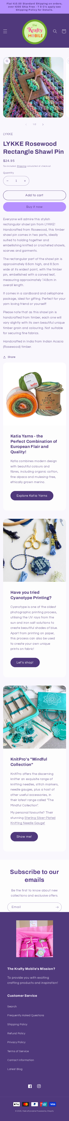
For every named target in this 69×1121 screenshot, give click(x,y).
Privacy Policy (16, 1042)
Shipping (21, 166)
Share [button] (11, 357)
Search (12, 1006)
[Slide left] (26, 124)
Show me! (24, 836)
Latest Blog (14, 1069)
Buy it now (34, 206)
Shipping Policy (17, 1024)
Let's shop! (25, 662)
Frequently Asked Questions (25, 1015)
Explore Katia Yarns (32, 495)
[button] (5, 31)
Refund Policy (16, 1033)
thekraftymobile (29, 1111)
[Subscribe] (57, 907)
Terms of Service (18, 1051)
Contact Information (20, 1060)
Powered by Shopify (45, 1111)
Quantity (8, 172)
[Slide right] (43, 124)
